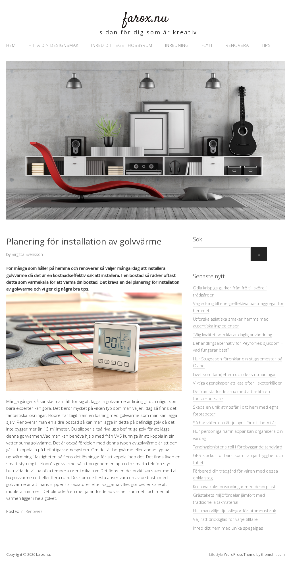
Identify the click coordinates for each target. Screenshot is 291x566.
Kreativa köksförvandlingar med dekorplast (234, 486)
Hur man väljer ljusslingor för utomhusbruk (234, 510)
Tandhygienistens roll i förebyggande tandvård (237, 447)
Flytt (207, 45)
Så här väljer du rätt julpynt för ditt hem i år (234, 422)
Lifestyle (216, 554)
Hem (11, 45)
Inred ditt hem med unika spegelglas (228, 528)
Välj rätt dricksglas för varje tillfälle (225, 519)
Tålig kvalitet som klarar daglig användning (232, 334)
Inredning (177, 45)
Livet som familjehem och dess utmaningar (234, 374)
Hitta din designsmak (53, 45)
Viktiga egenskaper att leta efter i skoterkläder (237, 383)
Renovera (237, 45)
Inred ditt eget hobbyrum (121, 45)
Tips (266, 45)
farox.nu (145, 18)
